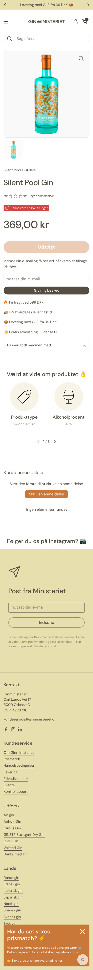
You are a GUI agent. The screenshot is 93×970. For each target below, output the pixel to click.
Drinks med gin (16, 854)
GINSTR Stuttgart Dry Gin (24, 834)
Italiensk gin (13, 890)
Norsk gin (11, 903)
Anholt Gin (12, 821)
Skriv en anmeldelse (46, 494)
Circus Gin (12, 828)
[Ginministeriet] (46, 21)
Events (9, 785)
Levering (10, 772)
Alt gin (9, 815)
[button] (84, 21)
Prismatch (12, 759)
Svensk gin (12, 917)
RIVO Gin (11, 841)
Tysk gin (10, 923)
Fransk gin (12, 884)
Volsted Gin (13, 847)
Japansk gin (13, 897)
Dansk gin (11, 877)
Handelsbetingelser (19, 765)
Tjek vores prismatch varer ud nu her (37, 961)
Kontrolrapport (16, 791)
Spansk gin (12, 910)
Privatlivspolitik (16, 778)
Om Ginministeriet (19, 752)
